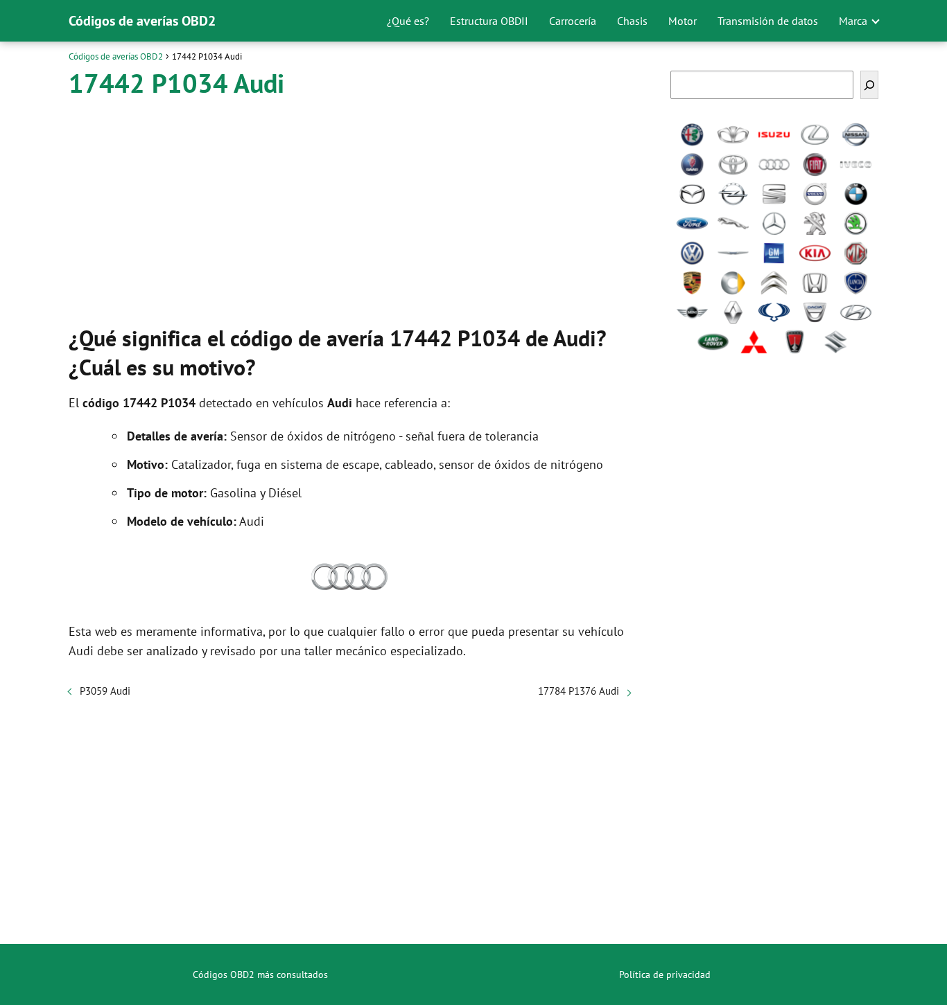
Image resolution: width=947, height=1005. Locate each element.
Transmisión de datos (768, 21)
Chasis (632, 21)
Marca (853, 21)
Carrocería (572, 21)
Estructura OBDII (489, 21)
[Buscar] (869, 85)
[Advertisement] (349, 208)
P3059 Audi (105, 690)
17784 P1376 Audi (578, 690)
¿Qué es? (408, 21)
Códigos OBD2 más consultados (260, 974)
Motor (682, 21)
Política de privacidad (665, 974)
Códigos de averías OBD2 (142, 21)
